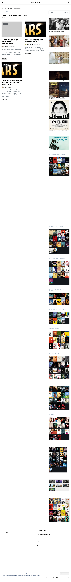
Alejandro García (7, 87)
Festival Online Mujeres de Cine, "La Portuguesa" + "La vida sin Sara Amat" (57, 98)
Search (66, 12)
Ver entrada (4, 58)
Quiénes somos (41, 542)
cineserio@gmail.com (7, 532)
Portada (10, 8)
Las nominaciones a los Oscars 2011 (56, 65)
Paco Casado (30, 44)
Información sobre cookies (43, 534)
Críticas (5, 23)
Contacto (39, 545)
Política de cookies (41, 530)
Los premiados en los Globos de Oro (56, 48)
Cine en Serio (35, 2)
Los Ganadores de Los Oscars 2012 (35, 41)
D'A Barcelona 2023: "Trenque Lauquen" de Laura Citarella (58, 131)
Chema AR (5, 46)
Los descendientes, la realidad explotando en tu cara (12, 82)
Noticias (29, 23)
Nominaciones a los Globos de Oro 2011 (57, 31)
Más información (41, 538)
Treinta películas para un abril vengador (57, 80)
